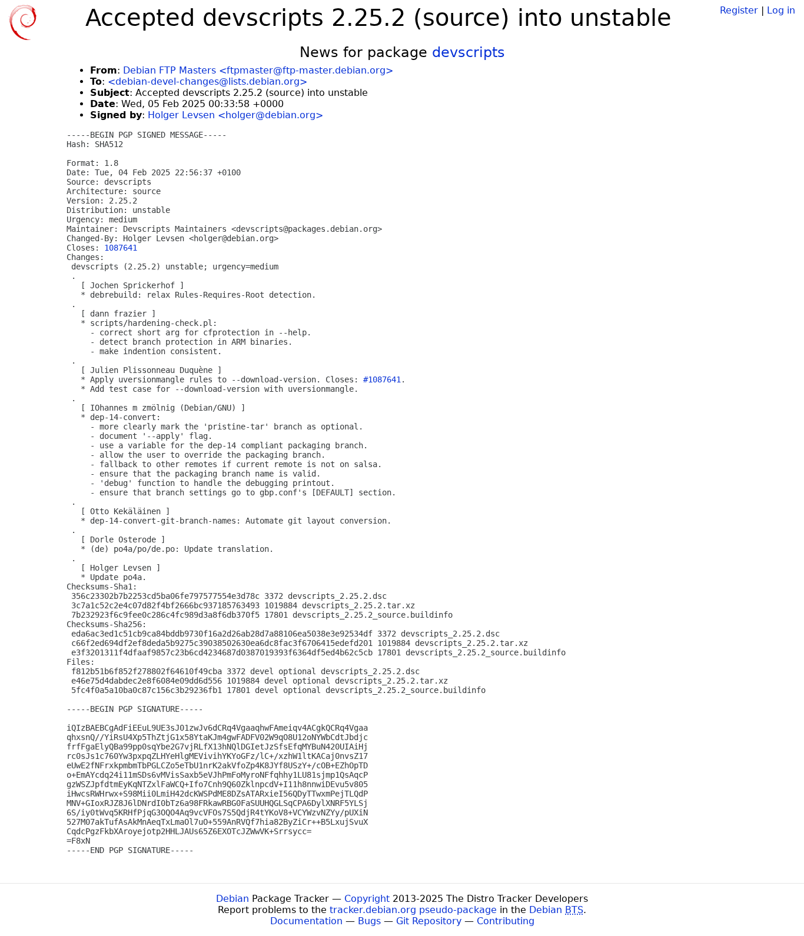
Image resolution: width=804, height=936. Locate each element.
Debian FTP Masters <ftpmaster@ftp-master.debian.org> (258, 70)
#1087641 (382, 379)
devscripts (468, 52)
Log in (781, 10)
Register (739, 10)
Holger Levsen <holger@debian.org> (235, 115)
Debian (232, 898)
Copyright (367, 898)
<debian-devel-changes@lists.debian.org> (207, 81)
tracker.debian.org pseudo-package (413, 909)
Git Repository (428, 921)
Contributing (505, 921)
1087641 (120, 247)
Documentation (306, 921)
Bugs (369, 921)
